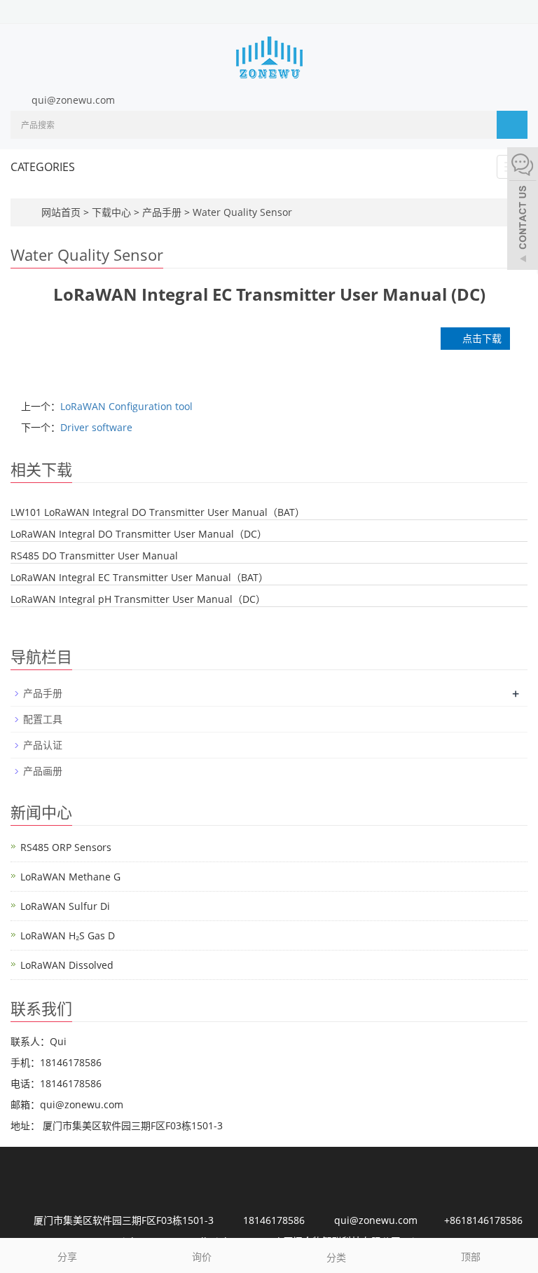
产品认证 (42, 744)
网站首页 (61, 212)
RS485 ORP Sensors (65, 847)
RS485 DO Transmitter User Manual (94, 555)
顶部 (471, 1256)
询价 (202, 1256)
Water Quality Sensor (241, 212)
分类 (336, 1257)
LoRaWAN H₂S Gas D (67, 935)
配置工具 (42, 719)
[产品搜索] (512, 125)
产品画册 (42, 770)
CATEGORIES (43, 167)
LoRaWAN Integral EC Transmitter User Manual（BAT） (139, 577)
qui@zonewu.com (73, 100)
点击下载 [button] (479, 338)
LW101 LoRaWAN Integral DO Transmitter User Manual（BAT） (158, 512)
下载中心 (113, 212)
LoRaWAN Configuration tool (126, 406)
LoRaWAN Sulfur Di (65, 906)
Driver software (96, 427)
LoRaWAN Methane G (70, 876)
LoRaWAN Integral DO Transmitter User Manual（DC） (139, 533)
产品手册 (161, 212)
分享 (67, 1256)
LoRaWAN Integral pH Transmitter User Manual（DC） (138, 599)
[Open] (522, 210)
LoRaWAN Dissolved (66, 965)
